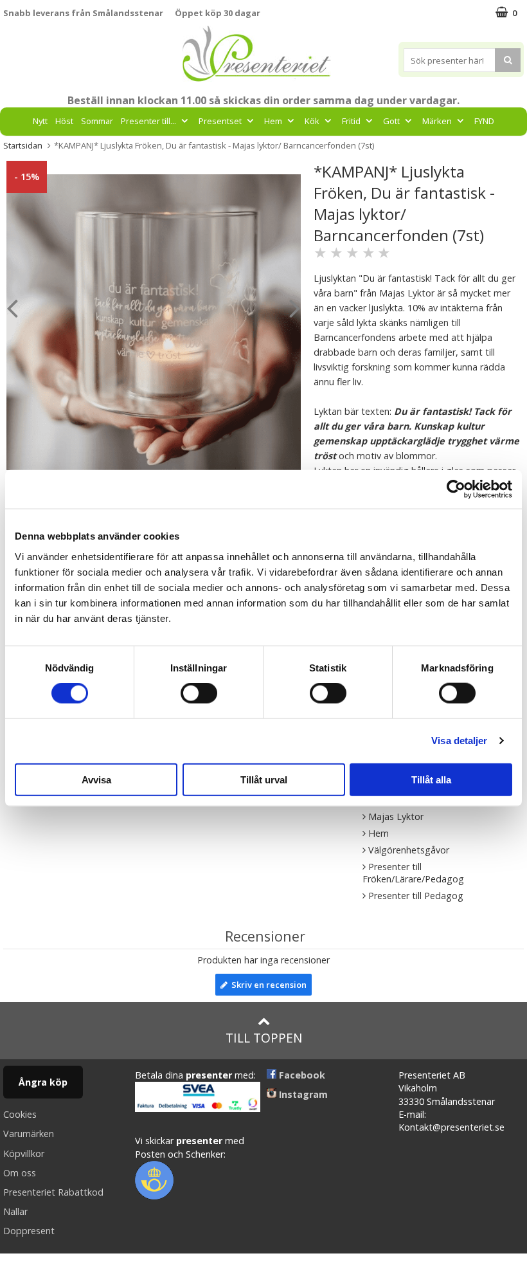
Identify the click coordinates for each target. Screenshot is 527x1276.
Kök (312, 121)
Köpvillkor (23, 1153)
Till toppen (264, 1037)
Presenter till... (148, 121)
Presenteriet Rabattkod (53, 1192)
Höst (64, 121)
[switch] (199, 693)
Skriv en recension (267, 984)
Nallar (15, 1211)
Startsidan (22, 145)
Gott (391, 121)
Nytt (40, 121)
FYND (484, 121)
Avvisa (96, 779)
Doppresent (29, 1231)
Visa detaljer (459, 740)
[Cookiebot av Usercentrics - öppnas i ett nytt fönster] (456, 489)
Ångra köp (43, 1082)
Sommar (97, 121)
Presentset (220, 121)
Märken (437, 121)
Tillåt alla (431, 779)
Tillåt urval (263, 779)
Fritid (351, 121)
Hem (273, 121)
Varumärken (28, 1133)
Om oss (19, 1173)
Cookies (20, 1114)
